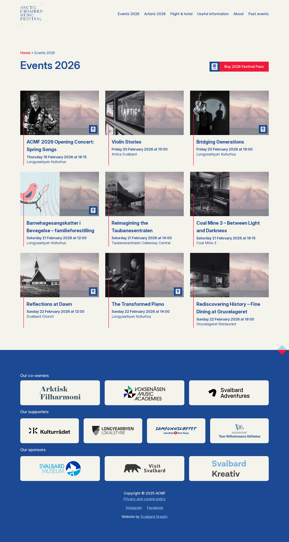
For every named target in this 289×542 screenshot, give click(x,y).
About (238, 14)
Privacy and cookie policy (144, 499)
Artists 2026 (155, 14)
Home (25, 53)
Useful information (213, 14)
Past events (258, 14)
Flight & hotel (181, 14)
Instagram (134, 508)
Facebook (155, 508)
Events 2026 (128, 14)
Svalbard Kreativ (154, 517)
